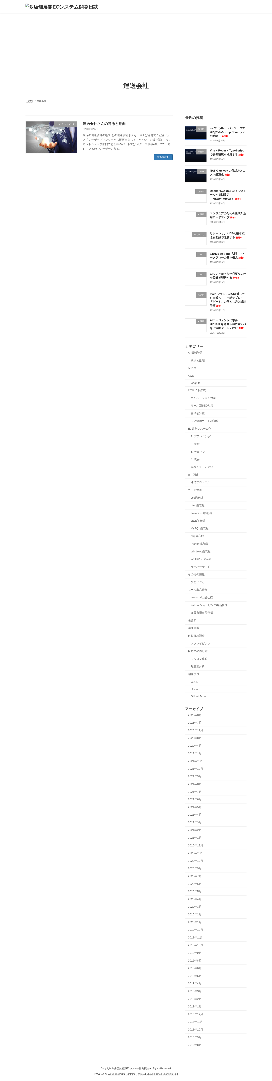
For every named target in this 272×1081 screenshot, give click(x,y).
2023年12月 (195, 730)
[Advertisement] (136, 43)
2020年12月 (195, 845)
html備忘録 (197, 505)
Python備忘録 (199, 543)
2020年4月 (195, 899)
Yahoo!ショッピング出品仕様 (209, 605)
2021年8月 (195, 784)
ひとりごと (198, 582)
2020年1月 (195, 922)
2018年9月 (195, 1037)
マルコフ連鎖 (199, 658)
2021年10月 (195, 768)
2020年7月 (195, 876)
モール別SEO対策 (202, 405)
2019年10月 (195, 945)
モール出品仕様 (197, 589)
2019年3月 (195, 991)
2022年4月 (195, 745)
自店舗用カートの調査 (205, 421)
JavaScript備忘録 (201, 513)
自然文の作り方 (197, 651)
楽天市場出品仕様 (202, 612)
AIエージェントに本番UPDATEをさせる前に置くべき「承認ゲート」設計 (228, 324)
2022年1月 (195, 753)
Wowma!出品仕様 (202, 597)
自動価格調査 (196, 635)
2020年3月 (195, 906)
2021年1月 (195, 837)
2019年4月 (195, 983)
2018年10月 (195, 1029)
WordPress (114, 1074)
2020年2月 (195, 914)
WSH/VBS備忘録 (201, 559)
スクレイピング (200, 643)
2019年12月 (195, 929)
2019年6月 (195, 968)
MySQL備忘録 (199, 528)
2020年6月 (195, 883)
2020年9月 (195, 868)
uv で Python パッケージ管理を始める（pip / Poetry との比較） (228, 131)
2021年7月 (195, 791)
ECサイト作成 (197, 390)
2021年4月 (195, 814)
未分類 (192, 620)
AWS (191, 375)
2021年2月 (195, 830)
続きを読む (163, 157)
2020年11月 (195, 853)
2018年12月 (195, 1014)
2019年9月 (195, 952)
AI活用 (192, 368)
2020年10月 (195, 860)
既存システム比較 (202, 467)
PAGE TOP (262, 1045)
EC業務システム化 (199, 428)
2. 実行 (195, 443)
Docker (195, 689)
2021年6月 (195, 799)
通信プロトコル (200, 482)
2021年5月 (195, 807)
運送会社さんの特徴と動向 (104, 124)
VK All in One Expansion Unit (162, 1074)
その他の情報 (196, 574)
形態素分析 (198, 666)
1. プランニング (201, 436)
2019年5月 (195, 975)
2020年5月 (195, 891)
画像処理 (193, 628)
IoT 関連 (193, 474)
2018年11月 (195, 1022)
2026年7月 (195, 722)
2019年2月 (195, 998)
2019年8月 (195, 960)
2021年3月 (195, 822)
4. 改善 (195, 459)
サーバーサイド (200, 566)
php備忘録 (197, 536)
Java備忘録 (198, 520)
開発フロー (195, 674)
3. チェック (198, 451)
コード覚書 (195, 490)
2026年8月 (195, 715)
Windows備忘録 (200, 551)
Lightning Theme (134, 1074)
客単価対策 (198, 413)
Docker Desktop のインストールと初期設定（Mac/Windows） (228, 194)
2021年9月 (195, 776)
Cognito (196, 383)
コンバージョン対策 (203, 398)
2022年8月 (195, 738)
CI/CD (194, 681)
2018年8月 (195, 1044)
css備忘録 (197, 497)
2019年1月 (195, 1006)
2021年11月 (195, 761)
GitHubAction (199, 696)
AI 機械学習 (195, 352)
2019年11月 (195, 937)
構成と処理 (198, 360)
